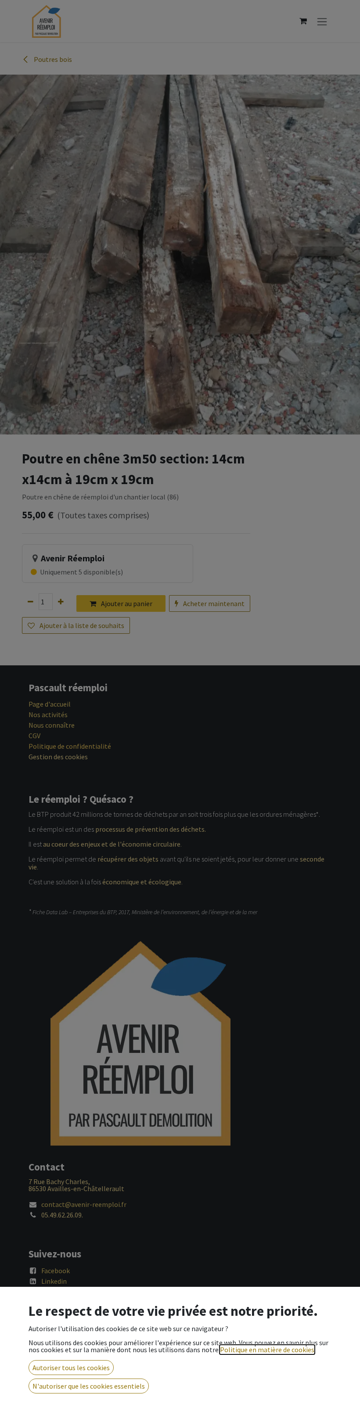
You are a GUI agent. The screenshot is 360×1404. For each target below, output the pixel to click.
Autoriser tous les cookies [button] (71, 1367)
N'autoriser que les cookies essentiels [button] (88, 1386)
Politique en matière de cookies (267, 1349)
